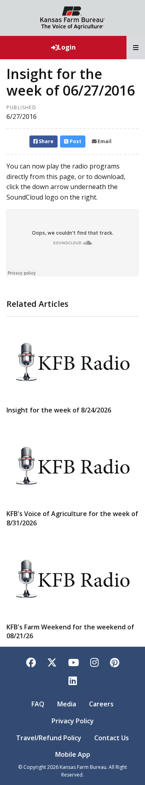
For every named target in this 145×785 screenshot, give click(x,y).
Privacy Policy (73, 720)
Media (66, 704)
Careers (101, 704)
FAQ (37, 704)
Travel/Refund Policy (48, 737)
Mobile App (72, 754)
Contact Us (111, 737)
